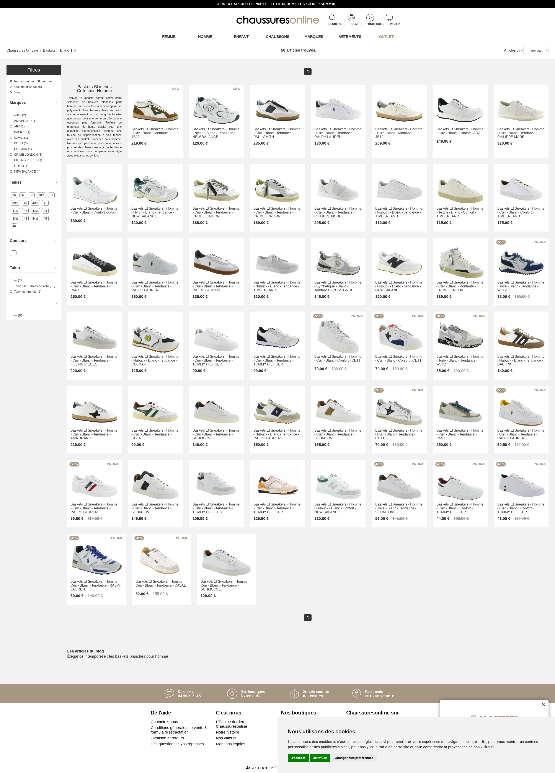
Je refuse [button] (320, 758)
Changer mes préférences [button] (354, 758)
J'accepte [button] (298, 758)
